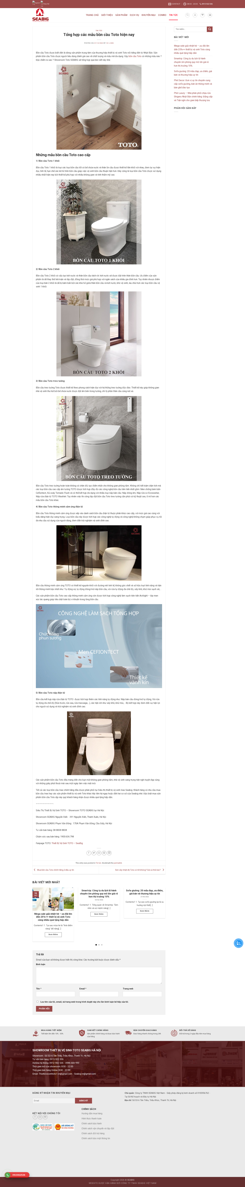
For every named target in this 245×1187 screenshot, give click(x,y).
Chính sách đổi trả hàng (93, 1133)
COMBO (162, 15)
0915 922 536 (207, 4)
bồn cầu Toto (135, 56)
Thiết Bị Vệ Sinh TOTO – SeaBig (67, 843)
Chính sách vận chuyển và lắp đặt (98, 1128)
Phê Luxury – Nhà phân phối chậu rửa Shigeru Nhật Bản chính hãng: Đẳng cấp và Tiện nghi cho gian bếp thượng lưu (193, 97)
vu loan (110, 43)
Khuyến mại (149, 15)
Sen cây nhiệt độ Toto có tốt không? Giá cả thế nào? (138, 870)
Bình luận (40, 964)
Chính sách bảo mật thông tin (96, 1138)
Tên (38, 989)
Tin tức (173, 15)
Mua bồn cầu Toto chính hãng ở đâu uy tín (55, 870)
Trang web (128, 989)
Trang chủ (92, 15)
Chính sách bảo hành (92, 1123)
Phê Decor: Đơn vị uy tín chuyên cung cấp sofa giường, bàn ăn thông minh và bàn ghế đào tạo (193, 84)
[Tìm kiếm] (187, 15)
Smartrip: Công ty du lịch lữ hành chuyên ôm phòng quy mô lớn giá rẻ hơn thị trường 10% (191, 62)
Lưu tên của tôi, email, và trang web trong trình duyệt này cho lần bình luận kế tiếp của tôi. (84, 1002)
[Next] (161, 909)
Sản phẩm (121, 15)
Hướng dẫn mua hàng (92, 1113)
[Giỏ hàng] (210, 15)
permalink (118, 863)
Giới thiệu (107, 15)
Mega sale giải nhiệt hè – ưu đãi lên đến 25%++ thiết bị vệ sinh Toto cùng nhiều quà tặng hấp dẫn (192, 49)
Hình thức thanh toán (92, 1118)
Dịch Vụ (134, 15)
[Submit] (210, 29)
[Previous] (36, 909)
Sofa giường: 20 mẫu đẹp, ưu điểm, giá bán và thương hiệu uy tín (193, 73)
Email (82, 989)
